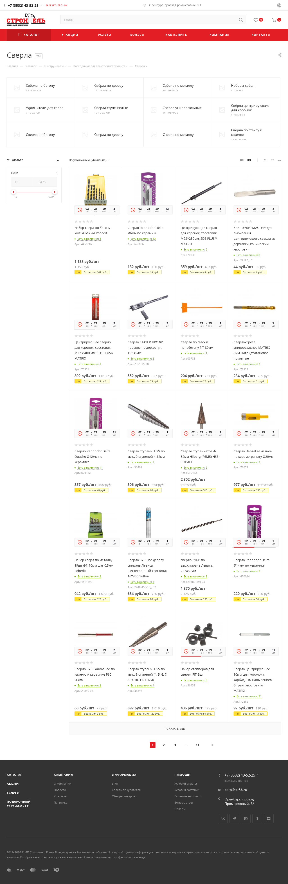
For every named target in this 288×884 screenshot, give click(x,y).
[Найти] (240, 19)
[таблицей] (280, 160)
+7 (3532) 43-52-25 (23, 5)
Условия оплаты (185, 783)
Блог (115, 783)
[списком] (273, 160)
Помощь (182, 774)
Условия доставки (186, 790)
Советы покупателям (126, 790)
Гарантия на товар (187, 796)
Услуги (13, 793)
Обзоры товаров (123, 796)
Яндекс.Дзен (269, 818)
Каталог (14, 774)
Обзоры (180, 809)
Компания (63, 774)
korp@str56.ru (236, 789)
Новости (60, 790)
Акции (13, 783)
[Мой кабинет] (279, 6)
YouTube (246, 818)
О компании (62, 783)
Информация (124, 774)
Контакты (60, 796)
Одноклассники (257, 818)
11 (197, 745)
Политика (60, 802)
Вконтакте (223, 818)
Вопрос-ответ (183, 802)
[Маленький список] (242, 160)
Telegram (234, 818)
